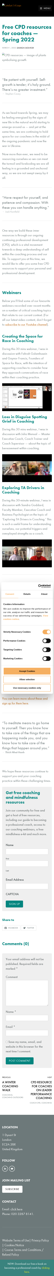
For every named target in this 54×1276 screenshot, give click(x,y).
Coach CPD (35, 1103)
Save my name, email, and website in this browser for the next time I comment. (24, 1046)
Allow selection (27, 679)
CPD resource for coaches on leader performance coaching (41, 1090)
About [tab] (44, 594)
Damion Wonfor (25, 48)
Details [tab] (27, 594)
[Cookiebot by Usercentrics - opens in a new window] (38, 586)
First (7, 858)
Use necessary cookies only (27, 688)
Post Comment (19, 1060)
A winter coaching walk (10, 1086)
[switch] (46, 641)
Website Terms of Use (15, 1240)
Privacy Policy (40, 1240)
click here (16, 1209)
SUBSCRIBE (12, 1189)
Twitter (28, 929)
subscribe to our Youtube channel (26, 324)
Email (10, 1027)
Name (11, 1012)
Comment (12, 977)
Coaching (7, 1095)
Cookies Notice (14, 1245)
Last (7, 870)
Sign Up (14, 904)
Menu (47, 8)
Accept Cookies (27, 671)
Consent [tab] (9, 594)
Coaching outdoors (12, 1097)
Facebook (11, 929)
